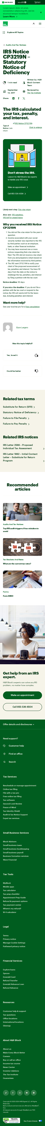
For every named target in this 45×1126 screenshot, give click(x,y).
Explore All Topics (15, 32)
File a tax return (24, 209)
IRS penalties (17, 215)
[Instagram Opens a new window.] (20, 1093)
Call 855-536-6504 (15, 194)
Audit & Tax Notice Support (15, 814)
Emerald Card (9, 977)
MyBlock (7, 883)
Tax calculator (9, 890)
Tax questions (9, 1015)
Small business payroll (13, 852)
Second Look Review (12, 804)
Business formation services (16, 856)
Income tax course (11, 1063)
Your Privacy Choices (30, 1121)
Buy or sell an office (12, 1060)
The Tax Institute (34, 93)
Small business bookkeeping (16, 849)
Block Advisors (9, 841)
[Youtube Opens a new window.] (27, 1093)
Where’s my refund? (12, 908)
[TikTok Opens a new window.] (6, 1093)
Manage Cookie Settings (14, 943)
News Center (9, 1067)
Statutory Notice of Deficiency (19, 412)
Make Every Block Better (14, 1052)
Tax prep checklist (11, 894)
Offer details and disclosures (17, 724)
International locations (13, 1022)
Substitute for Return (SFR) (17, 407)
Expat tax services (11, 818)
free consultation (32, 307)
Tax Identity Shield (11, 811)
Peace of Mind (9, 807)
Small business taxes (12, 845)
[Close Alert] (41, 12)
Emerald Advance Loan (13, 984)
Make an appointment (17, 187)
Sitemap (7, 1025)
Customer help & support (14, 1011)
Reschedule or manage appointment (19, 785)
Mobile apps (8, 886)
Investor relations (11, 1071)
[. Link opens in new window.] (11, 1121)
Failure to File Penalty (15, 418)
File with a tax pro (11, 793)
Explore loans (9, 969)
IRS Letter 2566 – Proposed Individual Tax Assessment (18, 447)
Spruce (6, 973)
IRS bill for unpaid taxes (13, 218)
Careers (6, 1056)
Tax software (9, 800)
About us (7, 1049)
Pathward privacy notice (14, 946)
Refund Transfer (10, 980)
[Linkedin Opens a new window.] (34, 1093)
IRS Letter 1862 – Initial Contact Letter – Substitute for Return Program (20, 457)
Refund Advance (10, 988)
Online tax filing (10, 789)
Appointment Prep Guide (14, 897)
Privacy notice (9, 939)
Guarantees (8, 1078)
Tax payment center (12, 905)
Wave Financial (10, 860)
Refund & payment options (15, 901)
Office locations (10, 1018)
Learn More (9, 16)
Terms (6, 935)
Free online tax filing (12, 796)
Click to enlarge (35, 127)
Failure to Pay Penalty (15, 424)
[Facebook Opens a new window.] (13, 1093)
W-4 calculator (9, 912)
